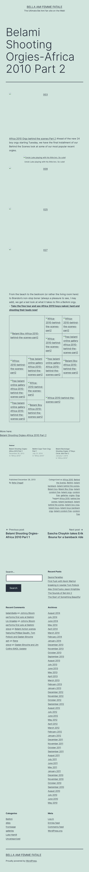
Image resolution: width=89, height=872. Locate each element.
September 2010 (56, 787)
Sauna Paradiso (55, 577)
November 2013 (56, 648)
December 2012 (55, 692)
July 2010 (52, 795)
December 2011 (55, 739)
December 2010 (55, 775)
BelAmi (70, 483)
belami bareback (65, 502)
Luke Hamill (11, 834)
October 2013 (54, 652)
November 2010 (56, 779)
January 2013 (54, 688)
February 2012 (55, 731)
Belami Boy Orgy (66, 489)
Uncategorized (13, 839)
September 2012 (56, 704)
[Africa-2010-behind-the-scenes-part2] (53, 324)
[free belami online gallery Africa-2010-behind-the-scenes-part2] (71, 344)
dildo (8, 823)
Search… (10, 572)
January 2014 (54, 641)
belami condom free (63, 511)
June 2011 (53, 763)
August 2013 (54, 660)
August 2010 (54, 791)
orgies (72, 495)
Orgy (78, 495)
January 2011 (54, 771)
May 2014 (52, 625)
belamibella (11, 613)
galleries (64, 495)
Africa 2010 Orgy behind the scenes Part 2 (32, 138)
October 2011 (54, 747)
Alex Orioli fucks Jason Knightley (64, 589)
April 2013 (53, 676)
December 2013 (55, 645)
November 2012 (56, 696)
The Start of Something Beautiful (64, 597)
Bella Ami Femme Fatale (44, 7)
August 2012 (54, 708)
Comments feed (56, 827)
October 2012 (54, 700)
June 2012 (53, 716)
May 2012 (52, 720)
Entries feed (54, 823)
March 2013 (53, 680)
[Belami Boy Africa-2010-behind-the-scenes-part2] (26, 335)
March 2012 (53, 728)
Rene (15, 641)
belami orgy (66, 492)
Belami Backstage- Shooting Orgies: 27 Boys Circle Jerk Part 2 (65, 451)
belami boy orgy (72, 505)
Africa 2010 (68, 479)
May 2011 (52, 767)
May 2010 (52, 803)
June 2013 (53, 668)
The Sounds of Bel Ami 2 (60, 593)
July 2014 (52, 617)
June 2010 (53, 799)
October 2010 (54, 783)
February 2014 (55, 637)
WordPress (31, 861)
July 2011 (52, 759)
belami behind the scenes (68, 486)
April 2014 (53, 629)
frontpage (11, 827)
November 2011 (55, 743)
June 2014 (53, 621)
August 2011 (54, 755)
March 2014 (54, 633)
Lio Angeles (11, 621)
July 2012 (52, 712)
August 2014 (54, 613)
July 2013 (52, 664)
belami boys (54, 508)
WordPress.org (55, 831)
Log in (51, 819)
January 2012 (54, 735)
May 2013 (52, 672)
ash (7, 641)
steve (8, 629)
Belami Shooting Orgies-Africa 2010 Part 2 (23, 435)
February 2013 (55, 684)
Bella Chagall (17, 483)
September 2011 (56, 751)
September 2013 (56, 656)
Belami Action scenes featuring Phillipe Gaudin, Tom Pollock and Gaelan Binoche (21, 633)
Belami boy (52, 489)
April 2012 (53, 724)
